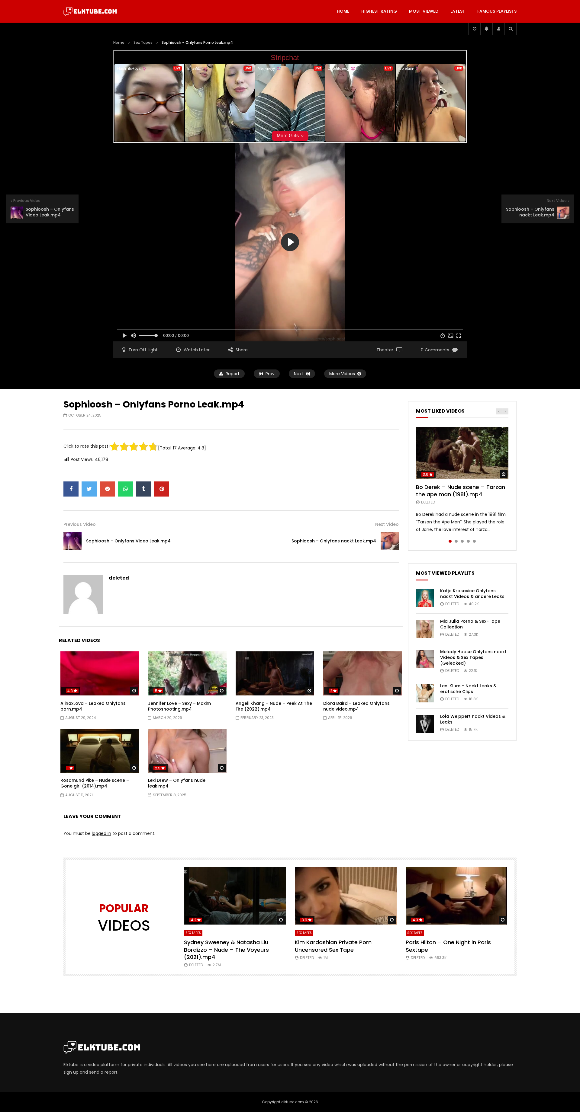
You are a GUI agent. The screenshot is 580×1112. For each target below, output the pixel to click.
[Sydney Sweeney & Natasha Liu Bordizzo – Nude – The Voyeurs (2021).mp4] (235, 896)
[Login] (498, 29)
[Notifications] (486, 29)
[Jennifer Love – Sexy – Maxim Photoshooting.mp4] (187, 673)
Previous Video (79, 524)
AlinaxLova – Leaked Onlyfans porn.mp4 (93, 706)
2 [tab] (456, 541)
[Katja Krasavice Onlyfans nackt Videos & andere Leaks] (425, 598)
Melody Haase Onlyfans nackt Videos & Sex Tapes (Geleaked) (473, 657)
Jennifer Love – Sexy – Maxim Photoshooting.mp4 (179, 706)
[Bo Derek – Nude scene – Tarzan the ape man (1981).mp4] (462, 453)
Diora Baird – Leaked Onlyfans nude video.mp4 (356, 706)
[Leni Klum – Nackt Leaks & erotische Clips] (425, 693)
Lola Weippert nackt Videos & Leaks (472, 719)
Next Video (387, 524)
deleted (119, 577)
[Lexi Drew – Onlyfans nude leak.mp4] (187, 751)
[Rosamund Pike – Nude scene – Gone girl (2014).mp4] (99, 751)
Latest (457, 11)
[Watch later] (474, 29)
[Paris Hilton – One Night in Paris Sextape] (456, 896)
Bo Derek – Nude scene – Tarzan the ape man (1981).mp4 (460, 490)
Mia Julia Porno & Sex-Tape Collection (470, 624)
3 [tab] (462, 541)
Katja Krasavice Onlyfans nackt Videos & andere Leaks (472, 593)
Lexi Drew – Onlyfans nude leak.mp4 (176, 783)
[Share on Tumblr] (143, 489)
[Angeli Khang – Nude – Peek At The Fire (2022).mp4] (275, 673)
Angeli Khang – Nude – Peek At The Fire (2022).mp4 (274, 706)
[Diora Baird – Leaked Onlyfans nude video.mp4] (362, 673)
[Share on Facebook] (71, 489)
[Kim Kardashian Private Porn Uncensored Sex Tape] (346, 896)
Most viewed (423, 11)
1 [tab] (450, 541)
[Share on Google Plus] (107, 489)
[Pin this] (161, 489)
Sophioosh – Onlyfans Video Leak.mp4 (128, 541)
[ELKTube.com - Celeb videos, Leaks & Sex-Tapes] (90, 11)
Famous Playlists (497, 11)
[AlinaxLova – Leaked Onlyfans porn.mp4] (99, 673)
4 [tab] (468, 541)
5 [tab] (474, 541)
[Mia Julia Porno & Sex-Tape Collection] (425, 629)
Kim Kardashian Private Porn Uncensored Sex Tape (333, 945)
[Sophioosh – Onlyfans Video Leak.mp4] (72, 541)
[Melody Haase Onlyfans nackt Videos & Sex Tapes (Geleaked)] (425, 659)
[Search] (510, 29)
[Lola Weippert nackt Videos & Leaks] (425, 724)
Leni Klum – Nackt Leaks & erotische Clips (468, 689)
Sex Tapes (143, 42)
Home (343, 11)
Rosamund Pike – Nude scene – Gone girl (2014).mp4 (94, 783)
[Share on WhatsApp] (125, 489)
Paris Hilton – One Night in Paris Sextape (448, 945)
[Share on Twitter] (89, 489)
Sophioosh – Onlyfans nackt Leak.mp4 (334, 541)
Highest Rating (379, 11)
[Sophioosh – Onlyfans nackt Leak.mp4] (390, 541)
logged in (101, 833)
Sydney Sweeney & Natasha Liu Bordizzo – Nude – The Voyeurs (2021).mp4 (226, 949)
